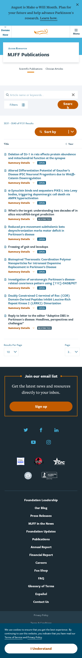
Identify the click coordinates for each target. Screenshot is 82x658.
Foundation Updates (41, 531)
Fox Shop (41, 570)
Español (41, 594)
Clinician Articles (54, 69)
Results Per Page (13, 344)
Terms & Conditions (41, 623)
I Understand (41, 648)
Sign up (41, 406)
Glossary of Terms (41, 586)
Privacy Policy (41, 615)
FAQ (41, 578)
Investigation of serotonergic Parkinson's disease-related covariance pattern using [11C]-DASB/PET (42, 281)
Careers (41, 562)
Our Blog (41, 508)
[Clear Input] (73, 94)
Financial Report (41, 555)
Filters (14, 104)
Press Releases (41, 515)
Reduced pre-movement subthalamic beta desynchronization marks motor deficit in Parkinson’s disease (36, 230)
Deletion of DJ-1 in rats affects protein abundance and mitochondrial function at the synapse (42, 156)
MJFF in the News (41, 523)
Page (67, 344)
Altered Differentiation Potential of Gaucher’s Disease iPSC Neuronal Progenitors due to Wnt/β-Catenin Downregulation (41, 174)
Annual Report (41, 547)
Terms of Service (14, 637)
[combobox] (56, 131)
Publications (41, 539)
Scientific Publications (31, 69)
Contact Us (41, 601)
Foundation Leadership (41, 500)
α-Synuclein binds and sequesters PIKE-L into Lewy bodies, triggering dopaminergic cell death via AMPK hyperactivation (42, 194)
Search (67, 105)
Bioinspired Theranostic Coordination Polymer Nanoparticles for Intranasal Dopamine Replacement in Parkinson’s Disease (39, 263)
